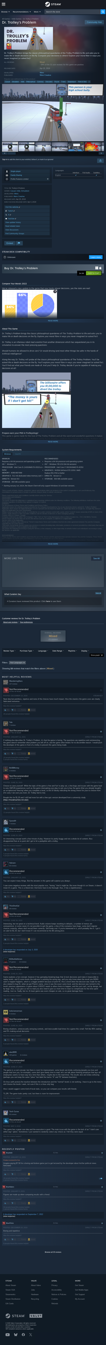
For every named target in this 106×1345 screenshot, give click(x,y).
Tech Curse (14, 1111)
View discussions (11, 230)
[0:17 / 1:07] (53, 112)
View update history (13, 222)
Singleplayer (72, 82)
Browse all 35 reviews (53, 1252)
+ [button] (89, 82)
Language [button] (42, 651)
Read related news (12, 226)
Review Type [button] (8, 651)
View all (98, 593)
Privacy (54, 1285)
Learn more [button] (96, 257)
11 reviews (23, 1055)
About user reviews (10, 622)
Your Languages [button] (16, 663)
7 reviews (12, 725)
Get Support (80, 1294)
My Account (80, 1299)
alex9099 (13, 1052)
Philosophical (30, 82)
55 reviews (13, 1114)
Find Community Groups (14, 233)
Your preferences (26, 622)
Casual (7, 82)
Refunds (54, 1304)
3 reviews (12, 770)
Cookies (54, 1299)
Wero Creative (45, 75)
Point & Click (82, 82)
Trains (63, 82)
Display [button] (84, 651)
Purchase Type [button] (26, 651)
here (48, 601)
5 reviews (12, 1014)
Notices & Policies (58, 1294)
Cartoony (40, 82)
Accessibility (56, 1290)
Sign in (4, 159)
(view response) (9, 952)
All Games (6, 19)
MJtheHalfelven (15, 959)
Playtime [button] (71, 651)
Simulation (15, 82)
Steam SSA (10, 1290)
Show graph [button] (95, 655)
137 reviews (13, 684)
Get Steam (79, 1285)
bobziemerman (15, 1011)
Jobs (33, 1290)
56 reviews (13, 866)
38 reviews (13, 908)
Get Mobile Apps (81, 1290)
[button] (5, 12)
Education (49, 82)
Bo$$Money (14, 768)
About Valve (36, 1285)
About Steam (11, 1285)
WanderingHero (15, 681)
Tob (10, 722)
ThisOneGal (14, 906)
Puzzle (57, 82)
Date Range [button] (57, 651)
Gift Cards (10, 1304)
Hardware (35, 1294)
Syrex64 (12, 821)
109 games (13, 1055)
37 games (12, 962)
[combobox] (73, 11)
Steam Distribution (13, 1299)
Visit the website (12, 207)
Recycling (35, 1299)
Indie (22, 82)
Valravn (12, 863)
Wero (42, 73)
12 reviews (22, 962)
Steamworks (10, 1294)
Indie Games (16, 19)
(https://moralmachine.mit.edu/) (15, 800)
